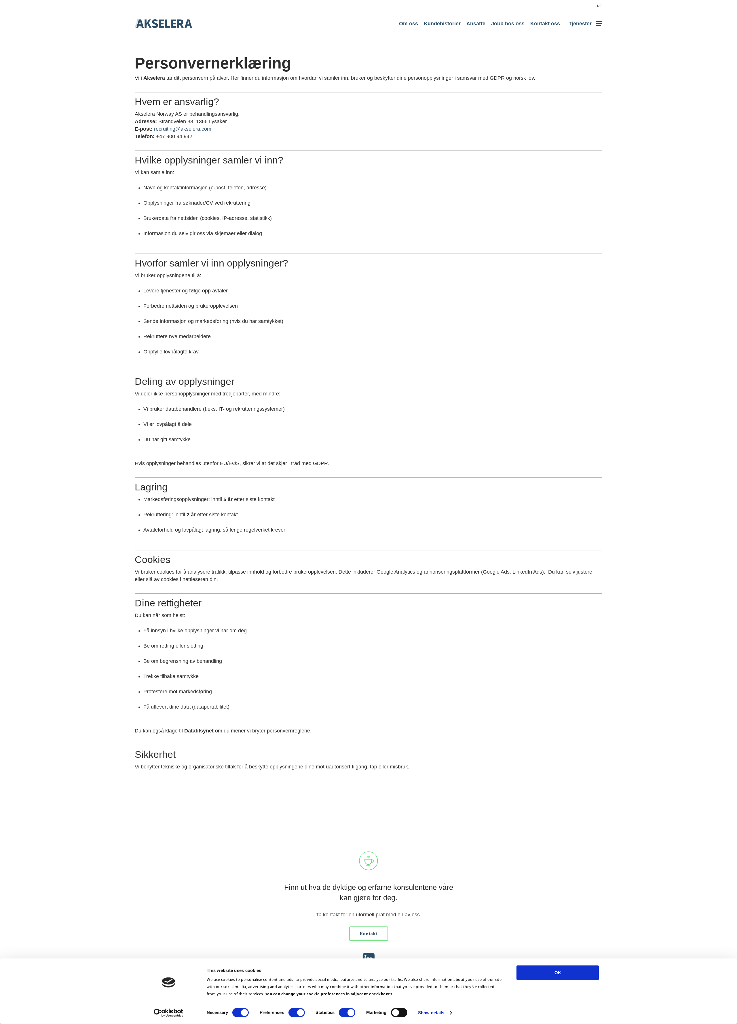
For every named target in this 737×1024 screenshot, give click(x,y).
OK (557, 972)
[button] (585, 24)
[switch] (296, 1012)
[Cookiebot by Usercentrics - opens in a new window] (168, 1012)
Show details (431, 1012)
